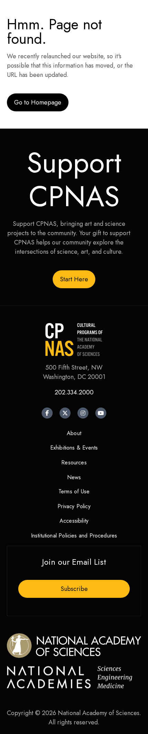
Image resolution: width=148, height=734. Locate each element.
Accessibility (74, 521)
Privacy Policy (74, 506)
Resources (74, 462)
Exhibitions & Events (74, 448)
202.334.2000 (74, 392)
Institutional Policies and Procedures (74, 536)
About (74, 433)
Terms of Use (74, 491)
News (74, 477)
